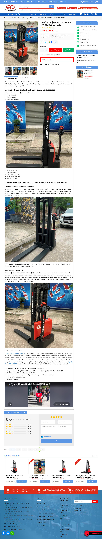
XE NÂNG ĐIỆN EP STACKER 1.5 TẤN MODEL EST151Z (88, 72)
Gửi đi (94, 501)
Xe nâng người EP (40, 10)
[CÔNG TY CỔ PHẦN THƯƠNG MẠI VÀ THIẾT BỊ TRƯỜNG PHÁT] (10, 8)
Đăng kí (91, 1)
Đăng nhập (85, 1)
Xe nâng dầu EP (31, 10)
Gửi (56, 441)
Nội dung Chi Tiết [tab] (11, 78)
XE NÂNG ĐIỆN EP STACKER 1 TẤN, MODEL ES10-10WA (15, 476)
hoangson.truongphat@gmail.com (16, 529)
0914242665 (96, 533)
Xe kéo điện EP (49, 10)
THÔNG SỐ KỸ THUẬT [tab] (25, 78)
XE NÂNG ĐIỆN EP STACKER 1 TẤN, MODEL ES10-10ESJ (85, 476)
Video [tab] (36, 78)
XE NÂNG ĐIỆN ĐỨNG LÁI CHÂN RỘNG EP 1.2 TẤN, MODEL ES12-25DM (39, 476)
